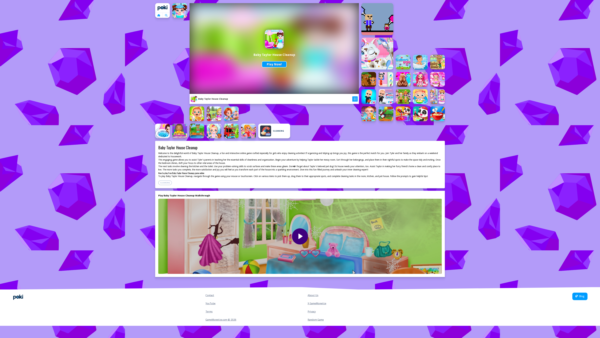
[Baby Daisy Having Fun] (197, 131)
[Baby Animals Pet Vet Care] (377, 53)
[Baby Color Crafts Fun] (420, 113)
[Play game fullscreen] (355, 99)
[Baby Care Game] (214, 113)
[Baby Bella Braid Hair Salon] (403, 79)
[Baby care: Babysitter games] (368, 113)
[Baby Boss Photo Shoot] (386, 96)
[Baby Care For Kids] (197, 113)
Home (162, 8)
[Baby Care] (420, 96)
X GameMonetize (317, 303)
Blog (581, 296)
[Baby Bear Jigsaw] (368, 79)
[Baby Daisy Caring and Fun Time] (179, 131)
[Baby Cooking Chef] (437, 113)
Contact (209, 295)
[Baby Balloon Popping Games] (403, 62)
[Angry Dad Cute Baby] (377, 19)
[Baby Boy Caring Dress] (403, 96)
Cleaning (278, 131)
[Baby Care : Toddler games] (437, 96)
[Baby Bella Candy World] (420, 79)
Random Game (316, 319)
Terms (208, 311)
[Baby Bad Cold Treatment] (179, 10)
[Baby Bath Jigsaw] (420, 62)
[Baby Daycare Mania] (248, 131)
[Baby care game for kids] (231, 113)
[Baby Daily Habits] (162, 131)
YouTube (210, 303)
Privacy (312, 311)
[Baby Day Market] (231, 131)
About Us (313, 295)
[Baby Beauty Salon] (386, 79)
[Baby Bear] (437, 62)
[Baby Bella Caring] (437, 79)
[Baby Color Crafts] (403, 113)
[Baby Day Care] (214, 131)
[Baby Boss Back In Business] (368, 96)
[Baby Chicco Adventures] (386, 113)
